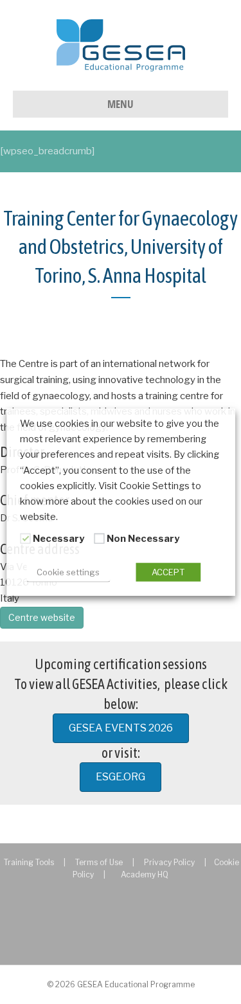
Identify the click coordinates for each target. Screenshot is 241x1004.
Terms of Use (99, 862)
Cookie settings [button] (68, 571)
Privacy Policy (169, 862)
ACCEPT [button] (168, 571)
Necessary (58, 538)
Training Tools (29, 862)
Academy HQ (144, 874)
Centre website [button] (41, 617)
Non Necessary (143, 538)
